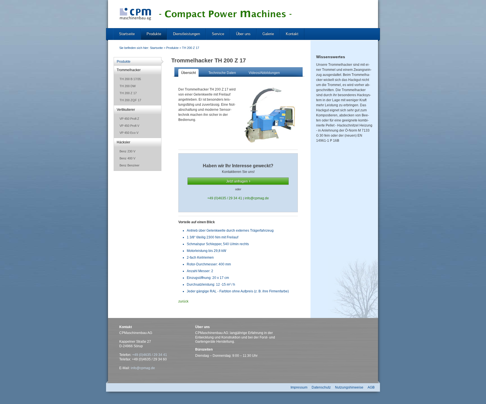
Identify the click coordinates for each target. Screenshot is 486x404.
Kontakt (292, 34)
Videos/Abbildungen (264, 73)
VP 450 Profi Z (129, 118)
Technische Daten (222, 73)
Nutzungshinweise (349, 387)
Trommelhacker (129, 70)
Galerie (268, 34)
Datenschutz (321, 387)
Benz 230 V (127, 151)
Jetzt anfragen (237, 181)
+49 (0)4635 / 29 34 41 (225, 198)
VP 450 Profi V (129, 125)
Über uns (243, 34)
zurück (183, 301)
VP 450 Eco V (129, 132)
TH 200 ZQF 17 (130, 100)
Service (218, 34)
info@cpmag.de (257, 198)
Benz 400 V (127, 158)
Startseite (127, 34)
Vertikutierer (126, 110)
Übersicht (188, 73)
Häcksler (123, 142)
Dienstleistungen (186, 34)
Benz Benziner (130, 165)
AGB (371, 387)
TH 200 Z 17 (190, 47)
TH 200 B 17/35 (130, 79)
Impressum (299, 387)
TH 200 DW (128, 86)
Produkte (154, 34)
